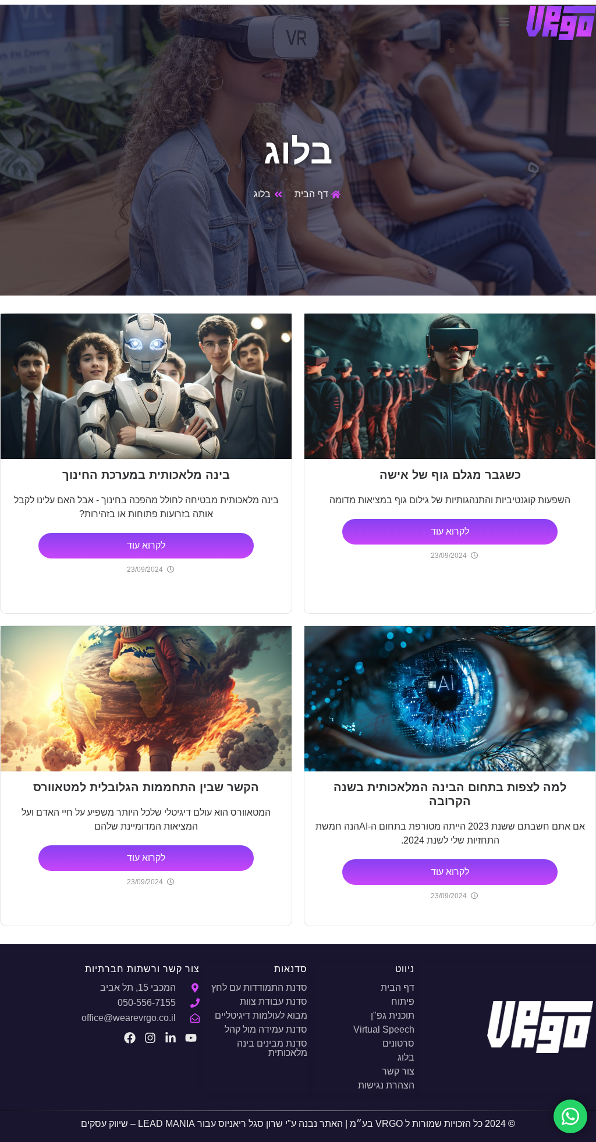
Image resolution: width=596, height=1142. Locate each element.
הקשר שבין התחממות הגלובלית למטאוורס (146, 787)
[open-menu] (504, 23)
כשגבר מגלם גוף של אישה (450, 474)
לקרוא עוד (450, 531)
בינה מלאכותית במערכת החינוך (146, 474)
